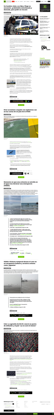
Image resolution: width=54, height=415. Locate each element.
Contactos (25, 403)
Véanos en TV (38, 1)
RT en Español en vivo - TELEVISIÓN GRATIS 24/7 (45, 11)
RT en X (9, 410)
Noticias (16, 1)
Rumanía (12, 161)
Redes (24, 312)
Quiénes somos (25, 402)
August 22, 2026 (25, 227)
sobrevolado (24, 160)
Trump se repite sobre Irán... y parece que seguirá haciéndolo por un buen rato (44, 67)
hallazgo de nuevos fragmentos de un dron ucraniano (20, 142)
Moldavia (28, 161)
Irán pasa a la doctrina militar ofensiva (10, 377)
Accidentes (11, 250)
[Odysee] (44, 404)
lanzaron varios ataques (18, 382)
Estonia (20, 161)
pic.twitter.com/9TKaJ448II (17, 243)
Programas (21, 1)
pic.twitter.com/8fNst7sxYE (19, 225)
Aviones (18, 250)
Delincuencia (11, 98)
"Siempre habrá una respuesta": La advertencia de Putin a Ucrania (44, 25)
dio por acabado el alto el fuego (24, 380)
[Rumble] (42, 1)
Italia (21, 312)
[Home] (5, 1)
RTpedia (17, 406)
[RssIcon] (49, 404)
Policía (18, 98)
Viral (18, 1)
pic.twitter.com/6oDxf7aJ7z (15, 305)
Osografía (42, 58)
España (15, 98)
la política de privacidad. (44, 39)
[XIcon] (43, 1)
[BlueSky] (45, 1)
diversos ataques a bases (15, 384)
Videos (17, 404)
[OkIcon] (46, 1)
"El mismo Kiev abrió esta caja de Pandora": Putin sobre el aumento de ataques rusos (44, 31)
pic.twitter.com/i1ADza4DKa (26, 234)
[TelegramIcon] (44, 1)
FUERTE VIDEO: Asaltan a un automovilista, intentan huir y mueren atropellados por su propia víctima (44, 22)
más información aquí (29, 413)
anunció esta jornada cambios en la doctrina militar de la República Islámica (24, 374)
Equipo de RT (32, 1)
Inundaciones (18, 312)
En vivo (13, 1)
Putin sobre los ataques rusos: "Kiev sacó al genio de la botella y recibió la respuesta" (45, 28)
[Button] (35, 1)
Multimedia (28, 1)
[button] (45, 7)
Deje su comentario (21, 177)
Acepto (8, 405)
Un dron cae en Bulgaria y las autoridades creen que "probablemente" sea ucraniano (11, 156)
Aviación (15, 250)
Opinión (25, 1)
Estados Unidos (21, 250)
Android (33, 402)
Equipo (25, 404)
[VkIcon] (41, 1)
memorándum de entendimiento (21, 383)
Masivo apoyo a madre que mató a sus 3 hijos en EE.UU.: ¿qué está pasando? (45, 18)
